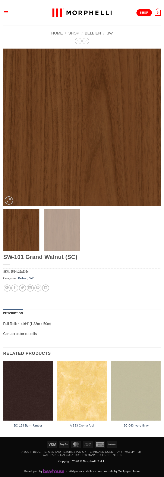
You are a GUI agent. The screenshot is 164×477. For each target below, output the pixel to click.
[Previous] (12, 127)
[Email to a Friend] (30, 288)
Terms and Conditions (105, 451)
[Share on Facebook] (14, 288)
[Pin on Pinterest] (37, 288)
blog (37, 451)
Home (57, 33)
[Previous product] (85, 41)
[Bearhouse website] (53, 471)
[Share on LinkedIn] (45, 288)
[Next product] (78, 41)
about (26, 451)
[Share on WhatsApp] (7, 288)
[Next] (152, 127)
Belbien (93, 33)
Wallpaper (132, 451)
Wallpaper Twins (129, 471)
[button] (5, 12)
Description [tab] (13, 313)
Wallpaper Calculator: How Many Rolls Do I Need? (82, 455)
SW (110, 33)
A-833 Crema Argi (82, 425)
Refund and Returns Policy (64, 451)
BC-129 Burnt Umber (28, 425)
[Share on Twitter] (22, 288)
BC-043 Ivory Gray (136, 425)
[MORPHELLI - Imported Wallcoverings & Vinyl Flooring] (82, 13)
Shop (73, 33)
